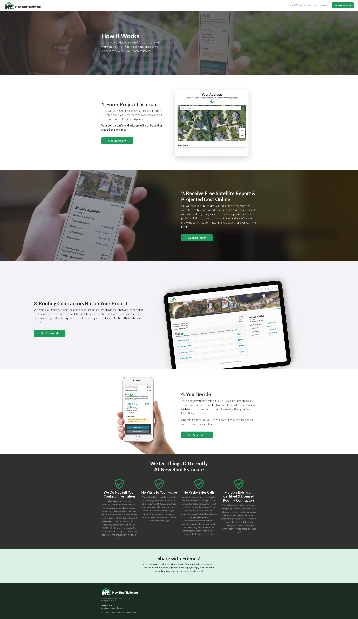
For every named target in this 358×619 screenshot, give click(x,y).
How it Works (295, 5)
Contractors (310, 5)
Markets (324, 5)
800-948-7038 (106, 605)
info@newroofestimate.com (112, 608)
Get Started (116, 140)
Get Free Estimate (342, 5)
